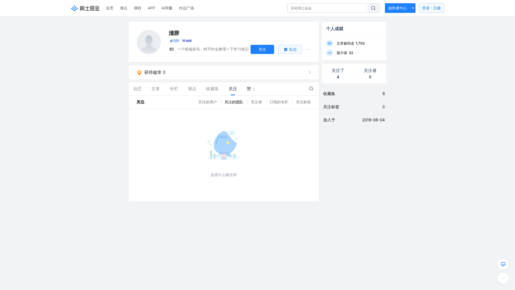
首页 (109, 8)
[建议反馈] (503, 264)
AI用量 (166, 8)
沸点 (123, 8)
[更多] (503, 278)
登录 (431, 8)
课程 (137, 8)
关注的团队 (234, 102)
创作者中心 (397, 8)
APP (151, 8)
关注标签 (303, 102)
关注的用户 (208, 102)
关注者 (257, 102)
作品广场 (186, 8)
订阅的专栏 (279, 102)
